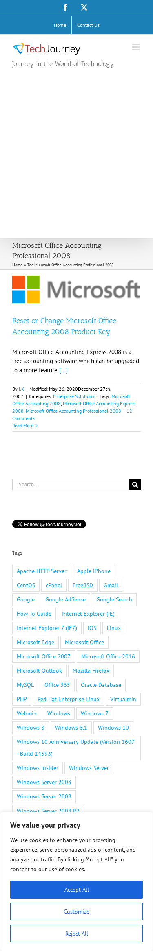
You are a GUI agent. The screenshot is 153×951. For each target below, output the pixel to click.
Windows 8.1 (71, 727)
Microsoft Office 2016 (108, 656)
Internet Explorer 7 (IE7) (47, 628)
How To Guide (34, 613)
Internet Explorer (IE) (88, 613)
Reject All (76, 933)
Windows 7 (95, 713)
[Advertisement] (76, 157)
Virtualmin (123, 699)
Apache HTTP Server (42, 571)
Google (26, 599)
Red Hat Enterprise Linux (69, 699)
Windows (58, 713)
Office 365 (57, 685)
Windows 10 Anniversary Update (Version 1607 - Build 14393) (76, 747)
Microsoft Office (84, 642)
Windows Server (89, 768)
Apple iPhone (94, 571)
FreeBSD (83, 585)
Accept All (76, 889)
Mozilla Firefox (91, 670)
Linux (114, 628)
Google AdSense (65, 599)
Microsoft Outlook (39, 670)
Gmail (111, 585)
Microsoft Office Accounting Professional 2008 (73, 411)
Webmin (27, 713)
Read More (22, 425)
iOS (92, 628)
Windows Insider (37, 768)
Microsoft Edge (35, 642)
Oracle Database (101, 685)
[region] (76, 881)
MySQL (25, 685)
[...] (63, 370)
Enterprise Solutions (73, 396)
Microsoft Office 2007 (44, 656)
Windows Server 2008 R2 (48, 811)
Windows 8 (30, 727)
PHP (22, 699)
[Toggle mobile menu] (136, 47)
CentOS (26, 585)
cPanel (54, 585)
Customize (76, 911)
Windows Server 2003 (44, 782)
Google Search (114, 599)
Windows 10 (113, 727)
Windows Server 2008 (44, 796)
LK (21, 389)
